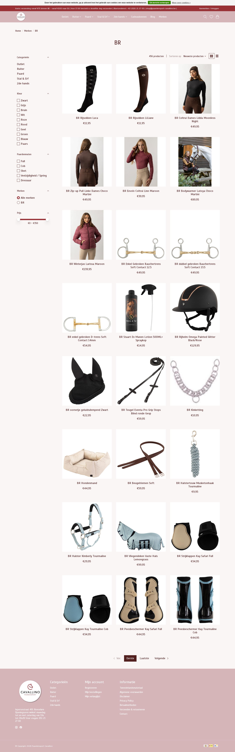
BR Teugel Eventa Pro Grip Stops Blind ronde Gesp (141, 411)
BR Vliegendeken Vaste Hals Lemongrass (141, 557)
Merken (163, 16)
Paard (20, 73)
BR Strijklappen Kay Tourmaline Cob (87, 629)
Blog (152, 16)
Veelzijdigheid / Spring (34, 175)
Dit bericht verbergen (159, 3)
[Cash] (206, 746)
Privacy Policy (126, 700)
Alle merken (28, 198)
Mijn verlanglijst (92, 696)
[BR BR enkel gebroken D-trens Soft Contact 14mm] (87, 308)
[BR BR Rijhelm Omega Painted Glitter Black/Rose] (195, 308)
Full (23, 161)
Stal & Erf (23, 78)
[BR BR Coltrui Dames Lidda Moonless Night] (195, 89)
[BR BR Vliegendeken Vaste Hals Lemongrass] (141, 527)
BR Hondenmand (87, 483)
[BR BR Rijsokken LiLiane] (141, 89)
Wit (23, 115)
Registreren (91, 687)
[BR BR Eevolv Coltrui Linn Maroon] (141, 162)
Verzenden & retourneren (132, 709)
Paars (24, 144)
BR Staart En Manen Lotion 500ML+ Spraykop (141, 338)
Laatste (144, 658)
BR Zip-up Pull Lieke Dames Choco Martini (87, 192)
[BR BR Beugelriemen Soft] (141, 454)
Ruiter (20, 69)
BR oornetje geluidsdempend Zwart (87, 410)
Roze (24, 119)
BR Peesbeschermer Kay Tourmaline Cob (195, 630)
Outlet (65, 16)
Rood (24, 124)
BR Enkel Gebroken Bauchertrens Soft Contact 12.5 (141, 265)
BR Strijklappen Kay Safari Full (195, 556)
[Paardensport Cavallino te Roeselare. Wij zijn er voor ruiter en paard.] (21, 16)
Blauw (24, 139)
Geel (23, 129)
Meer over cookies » (181, 3)
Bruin (24, 110)
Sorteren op (175, 56)
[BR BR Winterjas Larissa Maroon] (87, 235)
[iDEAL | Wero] (211, 746)
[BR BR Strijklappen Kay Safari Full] (195, 527)
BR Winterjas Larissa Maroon (86, 264)
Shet (23, 171)
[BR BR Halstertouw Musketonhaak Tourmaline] (195, 454)
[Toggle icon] (205, 17)
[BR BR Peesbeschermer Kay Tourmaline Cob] (195, 600)
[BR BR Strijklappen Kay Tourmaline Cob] (87, 600)
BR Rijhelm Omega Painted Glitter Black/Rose (195, 338)
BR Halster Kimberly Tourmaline (87, 556)
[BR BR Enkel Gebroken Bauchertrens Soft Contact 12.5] (141, 235)
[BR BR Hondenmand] (87, 454)
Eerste (130, 658)
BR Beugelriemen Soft (141, 483)
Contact (123, 713)
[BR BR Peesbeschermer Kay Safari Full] (141, 600)
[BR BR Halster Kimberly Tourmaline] (87, 527)
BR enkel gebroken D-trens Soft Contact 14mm (87, 338)
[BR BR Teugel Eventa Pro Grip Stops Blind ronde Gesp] (141, 381)
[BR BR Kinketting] (195, 381)
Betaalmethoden (128, 705)
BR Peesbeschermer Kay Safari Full (141, 629)
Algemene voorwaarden (131, 692)
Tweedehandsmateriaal (131, 687)
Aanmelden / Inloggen (209, 8)
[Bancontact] (216, 746)
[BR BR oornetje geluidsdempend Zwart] (87, 381)
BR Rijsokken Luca (87, 118)
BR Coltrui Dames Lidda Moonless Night (195, 119)
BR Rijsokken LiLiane (141, 118)
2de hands (23, 83)
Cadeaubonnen (139, 16)
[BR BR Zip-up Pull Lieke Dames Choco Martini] (87, 162)
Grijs (23, 105)
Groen (24, 134)
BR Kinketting (195, 410)
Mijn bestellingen (93, 692)
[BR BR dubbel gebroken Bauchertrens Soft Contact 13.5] (195, 235)
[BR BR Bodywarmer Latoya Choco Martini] (195, 162)
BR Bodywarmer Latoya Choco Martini (195, 192)
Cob (23, 166)
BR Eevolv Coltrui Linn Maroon (141, 191)
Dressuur (26, 180)
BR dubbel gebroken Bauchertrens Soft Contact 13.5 (195, 265)
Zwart (24, 100)
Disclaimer (125, 696)
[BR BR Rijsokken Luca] (87, 89)
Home (18, 30)
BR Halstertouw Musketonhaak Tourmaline (195, 484)
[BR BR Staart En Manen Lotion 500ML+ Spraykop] (141, 308)
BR (22, 202)
